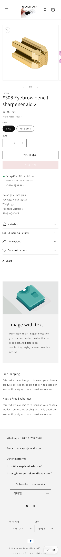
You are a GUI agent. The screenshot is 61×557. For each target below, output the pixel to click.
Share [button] (9, 260)
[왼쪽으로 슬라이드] (23, 87)
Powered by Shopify (32, 548)
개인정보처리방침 (19, 553)
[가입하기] (47, 493)
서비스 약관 (35, 553)
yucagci (19, 548)
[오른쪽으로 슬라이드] (38, 87)
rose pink (25, 128)
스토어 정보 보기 (15, 185)
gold (8, 128)
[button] (7, 10)
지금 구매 (30, 164)
